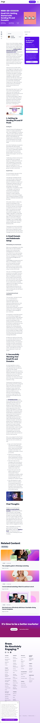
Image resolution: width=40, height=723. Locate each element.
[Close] (18, 703)
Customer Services (30, 669)
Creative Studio (7, 687)
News (14, 697)
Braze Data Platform (7, 670)
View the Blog (5, 546)
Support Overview (30, 666)
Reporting (6, 686)
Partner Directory (24, 686)
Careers (14, 695)
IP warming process (13, 399)
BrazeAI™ (6, 672)
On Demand (15, 670)
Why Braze (7, 657)
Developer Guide (24, 678)
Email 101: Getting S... (14, 10)
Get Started (32, 1)
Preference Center (31, 715)
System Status (31, 678)
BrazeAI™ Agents (8, 678)
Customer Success (30, 672)
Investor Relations (14, 700)
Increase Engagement (15, 685)
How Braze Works (7, 663)
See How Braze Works (24, 629)
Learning (22, 668)
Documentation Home (23, 674)
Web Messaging (7, 694)
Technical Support (30, 681)
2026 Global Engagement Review (31, 659)
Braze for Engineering (15, 688)
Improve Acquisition (15, 681)
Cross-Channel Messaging (7, 681)
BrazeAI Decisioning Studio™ (7, 675)
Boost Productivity (15, 678)
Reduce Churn (15, 682)
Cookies (19, 715)
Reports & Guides (23, 662)
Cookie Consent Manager (9, 719)
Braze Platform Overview (7, 660)
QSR (14, 672)
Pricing (6, 664)
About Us (14, 693)
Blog (8, 10)
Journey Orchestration (7, 684)
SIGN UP (31, 61)
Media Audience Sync (8, 701)
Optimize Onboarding (15, 675)
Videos (22, 663)
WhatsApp (7, 698)
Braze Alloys (23, 683)
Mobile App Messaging (7, 692)
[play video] (14, 110)
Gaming (14, 668)
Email (26, 34)
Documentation (24, 671)
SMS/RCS (6, 696)
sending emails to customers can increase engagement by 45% (14, 50)
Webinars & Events (23, 666)
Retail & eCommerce (15, 658)
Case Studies (23, 657)
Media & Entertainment (15, 666)
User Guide (23, 676)
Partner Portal (23, 685)
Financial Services (14, 661)
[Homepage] (3, 2)
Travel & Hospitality (15, 664)
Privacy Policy (25, 715)
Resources (3, 10)
